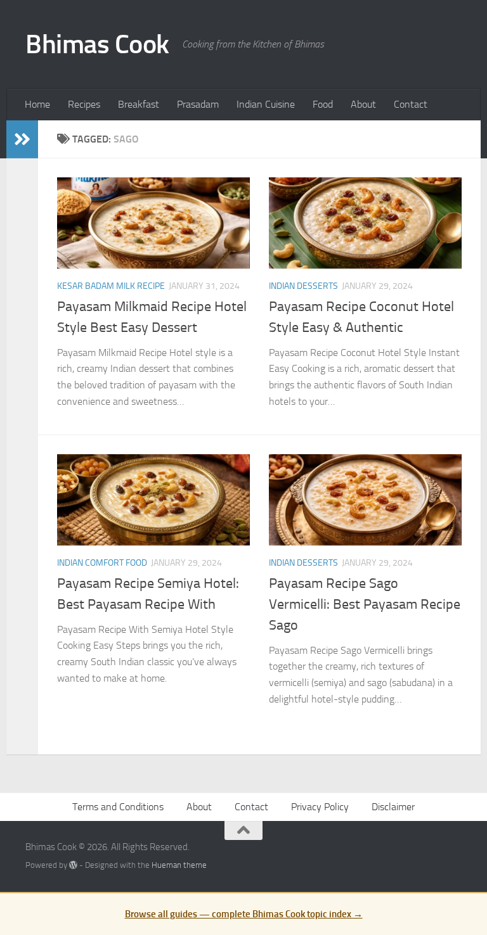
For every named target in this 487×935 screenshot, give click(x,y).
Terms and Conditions (118, 807)
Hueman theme (179, 865)
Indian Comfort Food (102, 562)
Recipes (84, 104)
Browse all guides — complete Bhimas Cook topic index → (244, 914)
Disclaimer (393, 807)
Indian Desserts (303, 286)
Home (37, 104)
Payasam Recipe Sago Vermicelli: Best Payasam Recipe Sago (364, 604)
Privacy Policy (320, 807)
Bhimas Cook (97, 44)
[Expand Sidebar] (22, 139)
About (363, 104)
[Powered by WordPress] (73, 865)
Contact (410, 104)
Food (323, 104)
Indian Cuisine (266, 104)
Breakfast (138, 104)
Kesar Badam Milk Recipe (111, 286)
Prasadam (198, 104)
